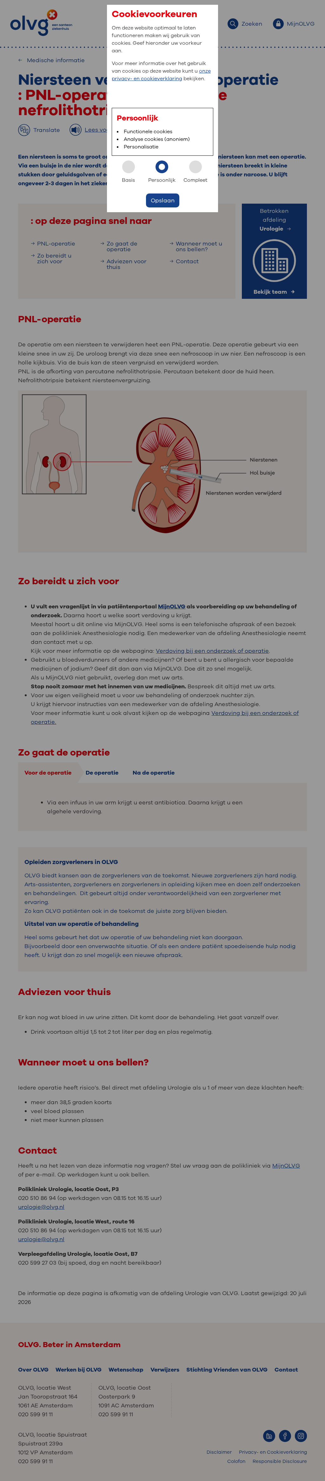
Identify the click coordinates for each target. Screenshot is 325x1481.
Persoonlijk (162, 180)
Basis (128, 180)
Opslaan (163, 200)
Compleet (195, 180)
